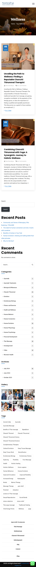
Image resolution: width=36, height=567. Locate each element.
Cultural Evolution (8, 448)
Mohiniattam (18, 531)
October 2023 (18, 377)
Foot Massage (27, 460)
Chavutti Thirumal (8, 433)
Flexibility (15, 460)
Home (13, 24)
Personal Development (18, 337)
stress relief (20, 501)
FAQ (18, 544)
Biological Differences (18, 287)
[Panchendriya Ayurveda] (7, 3)
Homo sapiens (22, 467)
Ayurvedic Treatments (18, 522)
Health (5, 463)
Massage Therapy (8, 486)
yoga (29, 509)
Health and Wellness (18, 310)
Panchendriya (9, 85)
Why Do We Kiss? (8, 241)
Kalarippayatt (18, 540)
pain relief (21, 486)
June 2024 (18, 373)
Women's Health (18, 354)
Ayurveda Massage (8, 426)
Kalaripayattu (21, 478)
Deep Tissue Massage (24, 448)
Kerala (5, 482)
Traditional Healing (24, 505)
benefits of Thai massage (10, 429)
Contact (18, 549)
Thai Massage (18, 341)
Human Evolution (18, 323)
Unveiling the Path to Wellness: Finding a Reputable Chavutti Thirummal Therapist (14, 78)
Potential (5, 490)
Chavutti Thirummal (18, 292)
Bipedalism (25, 429)
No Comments (21, 85)
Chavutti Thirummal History (11, 437)
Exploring (6, 460)
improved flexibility (25, 475)
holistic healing (15, 463)
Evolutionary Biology (18, 301)
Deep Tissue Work (8, 452)
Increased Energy (8, 478)
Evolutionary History (25, 456)
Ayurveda (18, 278)
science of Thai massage (10, 494)
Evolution (18, 296)
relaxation (16, 490)
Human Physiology (18, 328)
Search (3, 201)
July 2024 (18, 368)
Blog (18, 556)
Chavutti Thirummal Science (11, 441)
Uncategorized (18, 346)
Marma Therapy (15, 482)
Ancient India (7, 422)
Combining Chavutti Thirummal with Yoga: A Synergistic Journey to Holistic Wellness (15, 153)
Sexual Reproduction (9, 497)
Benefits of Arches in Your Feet (12, 233)
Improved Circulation (9, 475)
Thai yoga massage (9, 505)
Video (18, 350)
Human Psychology (18, 332)
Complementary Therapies (11, 444)
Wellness (21, 509)
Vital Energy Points (8, 509)
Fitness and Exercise (18, 305)
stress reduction (8, 501)
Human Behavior (18, 314)
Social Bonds (23, 497)
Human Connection (18, 319)
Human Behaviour (8, 471)
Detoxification (22, 452)
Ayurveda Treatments (18, 283)
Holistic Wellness (8, 467)
